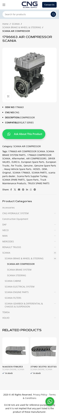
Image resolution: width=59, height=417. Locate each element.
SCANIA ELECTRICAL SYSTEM (19, 286)
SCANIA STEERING (16, 275)
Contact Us (49, 4)
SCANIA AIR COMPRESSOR (16, 30)
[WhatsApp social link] (31, 190)
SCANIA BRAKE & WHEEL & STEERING (21, 27)
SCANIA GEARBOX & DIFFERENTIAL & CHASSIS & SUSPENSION (24, 305)
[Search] (53, 14)
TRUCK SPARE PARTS (38, 183)
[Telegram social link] (35, 190)
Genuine (28, 165)
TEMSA (6, 312)
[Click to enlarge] (8, 96)
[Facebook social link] (11, 190)
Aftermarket (18, 158)
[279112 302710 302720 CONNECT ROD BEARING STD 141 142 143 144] (43, 350)
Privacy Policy (40, 394)
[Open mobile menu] (4, 5)
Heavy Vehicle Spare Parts (17, 169)
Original (6, 172)
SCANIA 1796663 (21, 172)
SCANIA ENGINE (9, 369)
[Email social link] (19, 190)
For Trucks (16, 165)
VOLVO (5, 317)
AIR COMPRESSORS (36, 158)
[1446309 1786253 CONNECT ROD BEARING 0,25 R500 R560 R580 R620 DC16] (15, 350)
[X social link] (15, 190)
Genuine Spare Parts (45, 165)
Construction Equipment (15, 218)
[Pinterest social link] (23, 190)
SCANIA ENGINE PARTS (17, 292)
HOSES (36, 169)
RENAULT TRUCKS (11, 247)
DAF (4, 224)
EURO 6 (16, 161)
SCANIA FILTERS (13, 297)
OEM (44, 169)
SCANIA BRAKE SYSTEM (19, 269)
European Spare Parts (32, 161)
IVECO (5, 230)
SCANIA (16, 23)
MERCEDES (8, 241)
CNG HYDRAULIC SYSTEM (15, 213)
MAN (5, 235)
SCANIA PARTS (39, 172)
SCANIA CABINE (13, 280)
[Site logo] (29, 4)
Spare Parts (32, 179)
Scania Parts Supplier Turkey (32, 176)
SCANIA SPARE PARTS (13, 179)
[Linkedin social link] (27, 190)
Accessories (8, 207)
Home (5, 23)
